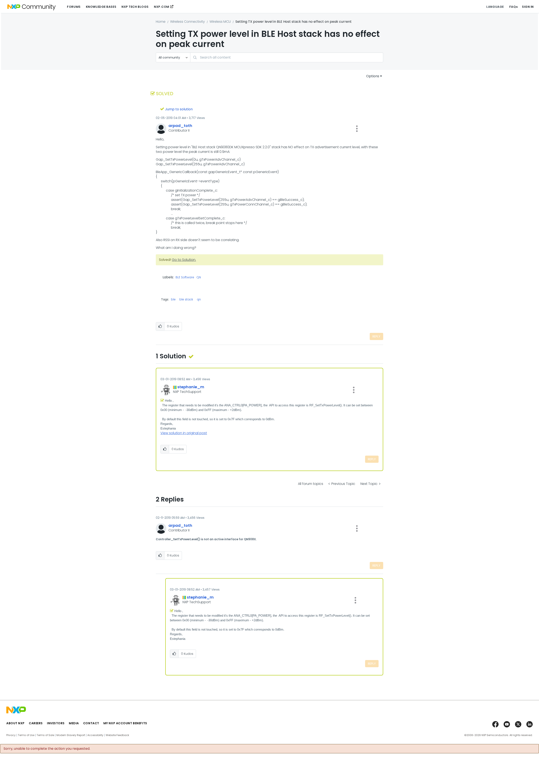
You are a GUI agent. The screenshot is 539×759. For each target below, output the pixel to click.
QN (198, 277)
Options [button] (372, 76)
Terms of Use (26, 735)
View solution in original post (183, 433)
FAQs (513, 7)
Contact (91, 723)
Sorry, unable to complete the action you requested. (47, 748)
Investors (56, 723)
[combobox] (286, 57)
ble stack (186, 299)
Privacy (11, 735)
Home (160, 21)
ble (173, 299)
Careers (36, 723)
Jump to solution (179, 109)
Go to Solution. (184, 259)
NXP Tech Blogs (135, 7)
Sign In (528, 7)
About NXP (15, 723)
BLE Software (185, 277)
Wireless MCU (220, 21)
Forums (73, 7)
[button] (357, 128)
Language (495, 7)
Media (74, 723)
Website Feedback (117, 735)
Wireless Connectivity (187, 21)
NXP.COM (161, 7)
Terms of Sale (45, 735)
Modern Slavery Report (70, 735)
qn (199, 299)
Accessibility (95, 735)
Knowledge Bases (101, 7)
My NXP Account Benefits (125, 723)
